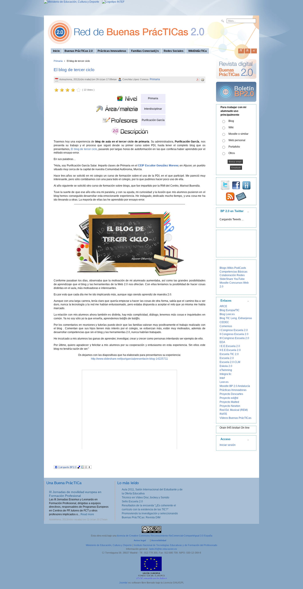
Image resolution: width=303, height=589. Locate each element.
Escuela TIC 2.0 (229, 354)
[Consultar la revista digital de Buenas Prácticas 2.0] (236, 80)
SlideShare (226, 279)
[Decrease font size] (254, 50)
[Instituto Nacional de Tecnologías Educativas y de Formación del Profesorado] (112, 1)
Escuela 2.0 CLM (230, 362)
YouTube (239, 279)
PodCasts (240, 267)
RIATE (223, 413)
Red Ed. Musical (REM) (234, 410)
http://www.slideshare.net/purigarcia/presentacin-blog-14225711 (129, 358)
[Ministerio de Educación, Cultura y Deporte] (71, 1)
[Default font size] (247, 50)
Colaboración (228, 275)
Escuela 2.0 (227, 358)
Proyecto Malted (229, 402)
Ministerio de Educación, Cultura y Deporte (109, 545)
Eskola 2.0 (226, 366)
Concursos (235, 282)
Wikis (230, 267)
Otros (231, 153)
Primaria (58, 61)
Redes (241, 275)
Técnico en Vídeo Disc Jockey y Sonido (145, 497)
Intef (222, 378)
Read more (87, 514)
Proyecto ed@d (229, 398)
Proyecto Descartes (231, 394)
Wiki (231, 127)
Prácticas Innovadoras (233, 390)
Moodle (224, 282)
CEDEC (224, 322)
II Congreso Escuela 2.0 (234, 334)
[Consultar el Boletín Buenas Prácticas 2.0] (236, 103)
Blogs (223, 267)
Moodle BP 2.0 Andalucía (235, 386)
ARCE (223, 306)
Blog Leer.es (227, 314)
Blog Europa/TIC (230, 310)
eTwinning (226, 370)
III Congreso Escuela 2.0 (234, 338)
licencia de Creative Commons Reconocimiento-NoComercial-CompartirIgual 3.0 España (164, 535)
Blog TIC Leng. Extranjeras (236, 318)
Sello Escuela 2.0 (132, 501)
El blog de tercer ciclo (74, 69)
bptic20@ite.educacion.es (163, 549)
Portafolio (234, 146)
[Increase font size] (241, 50)
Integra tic (225, 374)
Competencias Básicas (233, 271)
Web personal (236, 140)
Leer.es (224, 382)
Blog (231, 121)
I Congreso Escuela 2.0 (234, 330)
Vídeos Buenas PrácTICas (235, 417)
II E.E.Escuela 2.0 (230, 350)
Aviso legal (140, 540)
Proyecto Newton (230, 406)
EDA (222, 342)
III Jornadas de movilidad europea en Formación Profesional (75, 493)
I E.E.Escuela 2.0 (230, 346)
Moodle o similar (238, 133)
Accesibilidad (158, 540)
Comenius (226, 326)
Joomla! (123, 582)
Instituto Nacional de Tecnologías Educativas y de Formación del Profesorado (175, 545)
